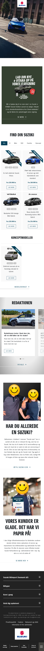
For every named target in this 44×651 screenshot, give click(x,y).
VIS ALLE (20, 365)
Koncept (38, 143)
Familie (29, 143)
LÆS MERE (11, 187)
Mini (15, 143)
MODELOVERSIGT (21, 287)
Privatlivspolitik (11, 622)
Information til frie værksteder (22, 625)
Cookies (20, 622)
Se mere (20, 117)
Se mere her (21, 561)
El (9, 143)
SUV (22, 143)
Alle (4, 143)
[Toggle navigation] (41, 646)
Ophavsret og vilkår (31, 622)
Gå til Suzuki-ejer (20, 467)
